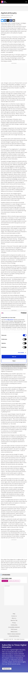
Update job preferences (14, 581)
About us (14, 618)
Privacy (14, 622)
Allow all (14, 356)
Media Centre (14, 631)
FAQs (14, 613)
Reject (14, 360)
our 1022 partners (9, 319)
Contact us (14, 616)
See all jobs (4, 581)
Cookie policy (14, 625)
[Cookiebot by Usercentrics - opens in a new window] (21, 313)
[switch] (25, 339)
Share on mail (13, 20)
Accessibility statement (14, 627)
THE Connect (14, 629)
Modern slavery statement (14, 634)
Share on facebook (11, 20)
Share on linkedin (5, 20)
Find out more (6, 668)
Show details (21, 352)
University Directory (14, 636)
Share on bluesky (2, 20)
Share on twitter (8, 20)
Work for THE (14, 620)
